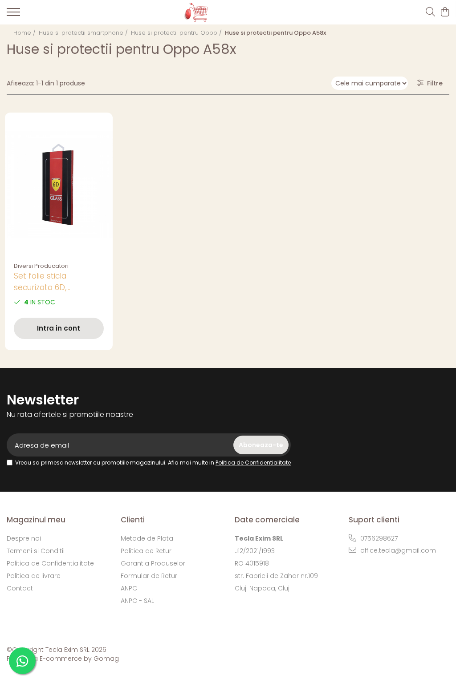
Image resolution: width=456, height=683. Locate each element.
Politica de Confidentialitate (253, 462)
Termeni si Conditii (36, 550)
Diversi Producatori (41, 266)
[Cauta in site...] (430, 12)
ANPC (129, 588)
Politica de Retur (146, 550)
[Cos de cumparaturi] (444, 12)
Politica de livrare (34, 575)
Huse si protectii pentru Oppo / (177, 32)
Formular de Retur (149, 575)
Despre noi (24, 538)
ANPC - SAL (137, 600)
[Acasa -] (221, 12)
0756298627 (378, 538)
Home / (25, 32)
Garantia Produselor (153, 563)
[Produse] (13, 14)
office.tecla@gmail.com (397, 550)
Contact (20, 588)
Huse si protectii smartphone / (84, 32)
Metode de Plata (147, 538)
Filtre (433, 83)
